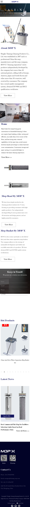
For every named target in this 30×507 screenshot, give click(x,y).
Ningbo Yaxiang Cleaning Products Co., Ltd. (17, 496)
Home (4, 124)
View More (8, 95)
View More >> (6, 157)
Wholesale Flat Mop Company (16, 498)
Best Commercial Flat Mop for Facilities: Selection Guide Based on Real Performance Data (15, 427)
